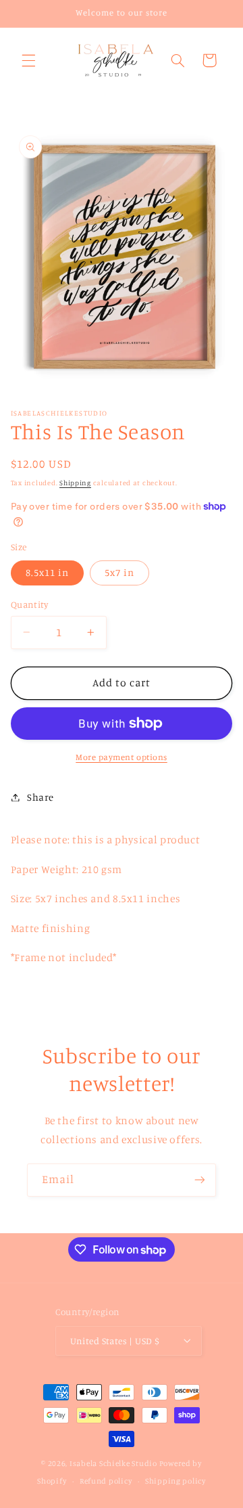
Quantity (29, 604)
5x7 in (119, 572)
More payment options (121, 757)
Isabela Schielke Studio (113, 1463)
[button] (28, 60)
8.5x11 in (47, 572)
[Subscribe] (199, 1180)
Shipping (75, 483)
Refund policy (106, 1481)
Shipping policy (175, 1481)
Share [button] (40, 797)
